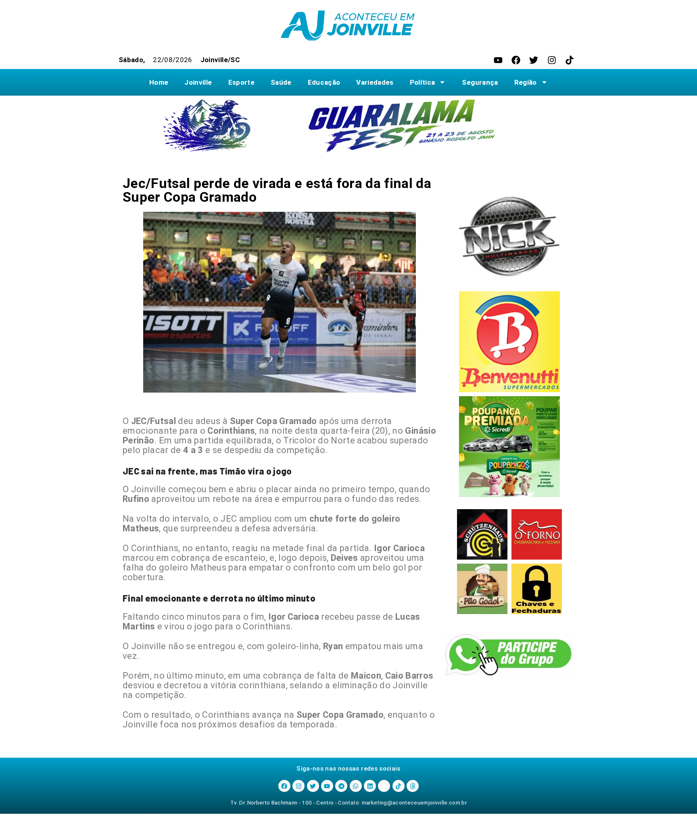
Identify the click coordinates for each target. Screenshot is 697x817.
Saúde (281, 82)
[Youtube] (498, 60)
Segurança (480, 82)
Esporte (241, 82)
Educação (324, 82)
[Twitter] (534, 60)
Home (158, 82)
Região (525, 82)
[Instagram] (552, 60)
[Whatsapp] (356, 786)
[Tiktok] (569, 60)
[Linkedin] (370, 786)
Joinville (198, 82)
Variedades (374, 82)
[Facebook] (516, 60)
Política (422, 82)
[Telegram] (341, 786)
